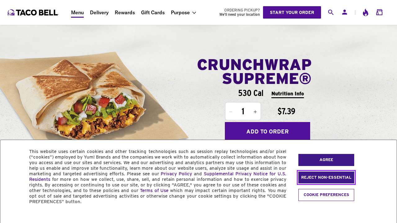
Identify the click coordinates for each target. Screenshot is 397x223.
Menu (77, 12)
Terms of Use (154, 190)
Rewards (125, 12)
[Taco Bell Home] (34, 12)
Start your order (292, 12)
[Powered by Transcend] (10, 215)
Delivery (99, 12)
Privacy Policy (176, 174)
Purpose (180, 12)
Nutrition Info (287, 94)
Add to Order (267, 131)
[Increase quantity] (255, 112)
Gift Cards (153, 12)
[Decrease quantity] (230, 112)
